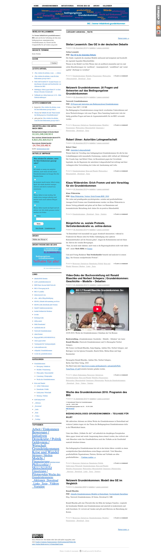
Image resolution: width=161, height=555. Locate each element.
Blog (68, 257)
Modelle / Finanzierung (94, 76)
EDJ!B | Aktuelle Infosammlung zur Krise (46, 301)
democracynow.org (40, 295)
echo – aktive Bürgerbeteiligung (43, 298)
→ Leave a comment (120, 75)
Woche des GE (83, 6)
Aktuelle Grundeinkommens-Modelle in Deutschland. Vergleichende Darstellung (99, 494)
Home (36, 6)
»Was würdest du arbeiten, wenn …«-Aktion (47, 73)
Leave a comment (103, 48)
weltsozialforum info (40, 347)
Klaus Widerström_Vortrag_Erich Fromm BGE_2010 (90, 196)
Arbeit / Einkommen (80, 375)
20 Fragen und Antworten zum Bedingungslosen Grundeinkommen (94, 104)
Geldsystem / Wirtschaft (74, 466)
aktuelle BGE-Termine (40, 278)
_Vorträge (103, 214)
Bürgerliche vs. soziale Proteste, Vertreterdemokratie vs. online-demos (88, 224)
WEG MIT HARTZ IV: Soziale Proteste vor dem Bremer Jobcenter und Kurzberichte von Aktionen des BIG (47, 84)
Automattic (75, 551)
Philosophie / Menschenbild (85, 128)
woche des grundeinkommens (43, 354)
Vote (39, 224)
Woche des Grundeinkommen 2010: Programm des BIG (96, 393)
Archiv (96, 6)
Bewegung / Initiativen (80, 125)
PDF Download (70, 408)
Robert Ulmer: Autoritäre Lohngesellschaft (91, 139)
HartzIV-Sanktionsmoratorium (43, 308)
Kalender (107, 6)
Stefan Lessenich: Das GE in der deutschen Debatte (97, 44)
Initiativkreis (67, 6)
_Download (81, 78)
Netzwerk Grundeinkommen (42, 331)
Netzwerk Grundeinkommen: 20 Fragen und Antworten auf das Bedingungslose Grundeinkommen (92, 90)
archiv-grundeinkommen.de (42, 282)
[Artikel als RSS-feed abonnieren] (158, 28)
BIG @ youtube (39, 292)
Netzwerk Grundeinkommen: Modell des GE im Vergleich (94, 481)
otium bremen (38, 334)
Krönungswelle (39, 318)
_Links (88, 266)
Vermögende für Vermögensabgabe (44, 344)
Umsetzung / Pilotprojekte (95, 380)
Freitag (89, 248)
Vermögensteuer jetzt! (43, 148)
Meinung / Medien (78, 266)
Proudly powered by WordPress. (92, 551)
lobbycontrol (38, 321)
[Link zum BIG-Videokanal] (158, 32)
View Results (39, 228)
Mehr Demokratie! (39, 324)
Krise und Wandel (92, 171)
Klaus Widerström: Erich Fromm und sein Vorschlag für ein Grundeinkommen (97, 184)
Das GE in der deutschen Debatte (83, 54)
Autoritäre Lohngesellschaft (80, 150)
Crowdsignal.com (50, 228)
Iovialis (36, 314)
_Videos (83, 383)
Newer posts (123, 38)
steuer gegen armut (40, 341)
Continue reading (88, 457)
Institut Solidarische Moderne (43, 311)
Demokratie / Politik (96, 263)
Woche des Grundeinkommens (115, 380)
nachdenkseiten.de (39, 328)
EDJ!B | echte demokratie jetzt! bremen (45, 305)
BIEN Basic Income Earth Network (44, 285)
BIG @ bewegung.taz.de (41, 288)
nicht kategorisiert (39, 399)
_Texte (88, 78)
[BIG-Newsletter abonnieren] (158, 23)
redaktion (92, 48)
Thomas (36, 113)
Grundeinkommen (50, 6)
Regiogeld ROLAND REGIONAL (44, 337)
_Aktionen (69, 471)
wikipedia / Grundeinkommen (43, 350)
